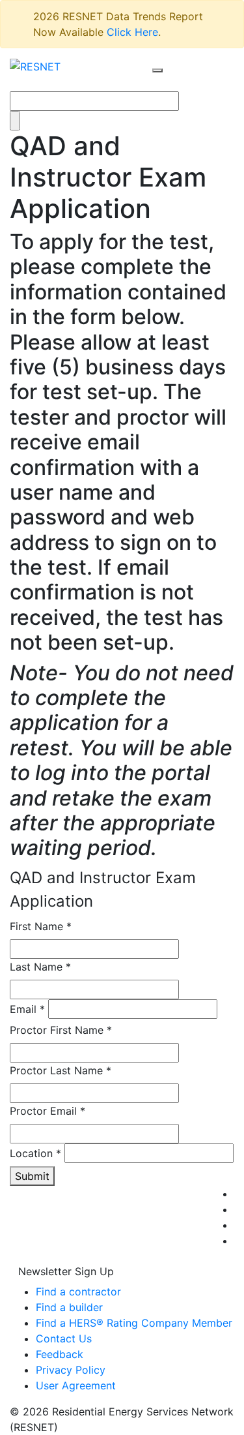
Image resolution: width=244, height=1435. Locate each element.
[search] (157, 70)
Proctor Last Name (60, 1070)
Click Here (132, 31)
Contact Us (64, 1338)
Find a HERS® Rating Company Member (134, 1322)
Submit (32, 1176)
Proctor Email (47, 1110)
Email (27, 1009)
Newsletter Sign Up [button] (66, 1271)
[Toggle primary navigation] (171, 83)
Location (35, 1153)
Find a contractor (78, 1291)
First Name (41, 926)
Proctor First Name (61, 1029)
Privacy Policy (70, 1369)
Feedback (59, 1354)
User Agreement (76, 1385)
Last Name (40, 966)
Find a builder (69, 1307)
